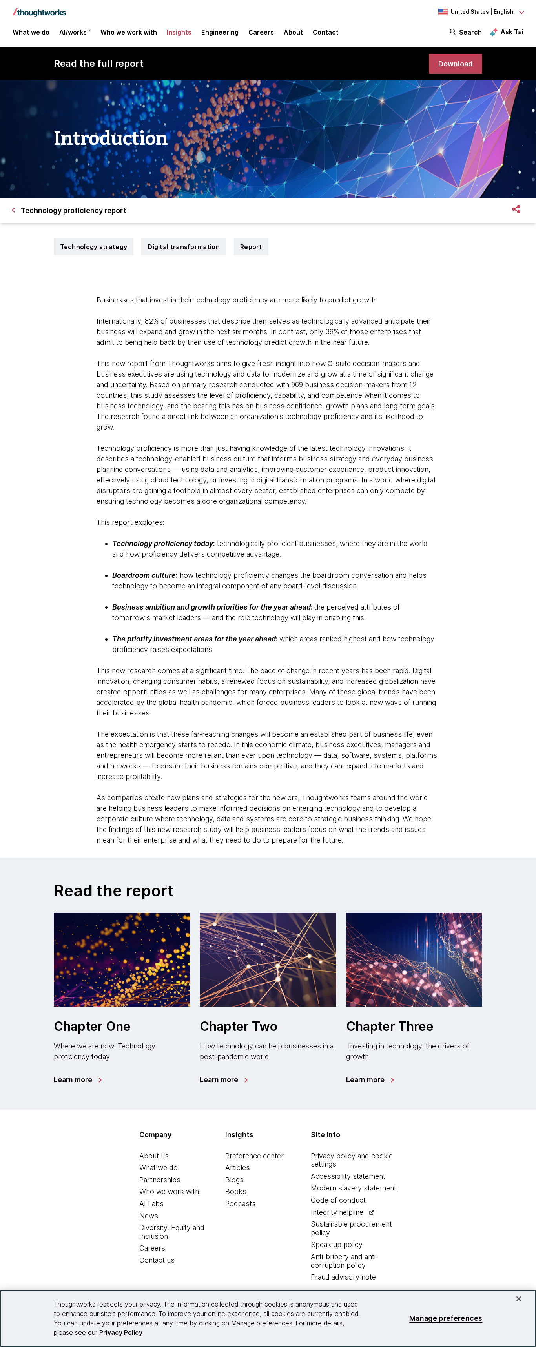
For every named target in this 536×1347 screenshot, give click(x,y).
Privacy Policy (120, 1332)
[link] (455, 64)
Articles (237, 1167)
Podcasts (240, 1204)
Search (470, 32)
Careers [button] (261, 32)
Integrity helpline (337, 1212)
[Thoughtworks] (39, 8)
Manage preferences (445, 1318)
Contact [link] (326, 32)
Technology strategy (94, 247)
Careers (152, 1248)
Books (235, 1191)
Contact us (157, 1260)
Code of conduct (338, 1200)
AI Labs (151, 1204)
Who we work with (169, 1191)
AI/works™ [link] (75, 32)
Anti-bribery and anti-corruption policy (344, 1260)
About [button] (293, 32)
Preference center (254, 1156)
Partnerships (159, 1180)
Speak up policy (337, 1244)
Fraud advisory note (343, 1277)
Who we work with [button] (128, 32)
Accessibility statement (348, 1176)
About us (154, 1156)
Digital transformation (184, 247)
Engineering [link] (220, 32)
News (148, 1216)
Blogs (234, 1180)
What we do (158, 1167)
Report (251, 247)
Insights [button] (179, 32)
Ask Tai (512, 32)
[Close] (518, 1298)
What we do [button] (31, 32)
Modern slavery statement (353, 1188)
